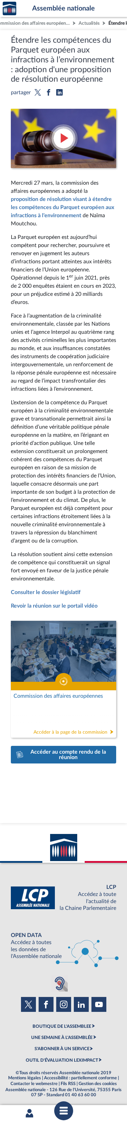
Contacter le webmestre (34, 1084)
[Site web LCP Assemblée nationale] (63, 897)
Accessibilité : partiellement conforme (80, 1078)
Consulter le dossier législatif (46, 592)
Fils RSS (68, 1084)
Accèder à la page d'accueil (9, 8)
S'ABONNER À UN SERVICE (62, 1049)
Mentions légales (24, 1078)
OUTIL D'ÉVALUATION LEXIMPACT (62, 1060)
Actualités (89, 23)
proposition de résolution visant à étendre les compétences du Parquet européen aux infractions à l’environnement (62, 207)
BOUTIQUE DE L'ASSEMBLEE (62, 1026)
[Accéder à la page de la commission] (63, 679)
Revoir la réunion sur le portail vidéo (54, 606)
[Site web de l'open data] (63, 946)
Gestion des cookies (98, 1084)
